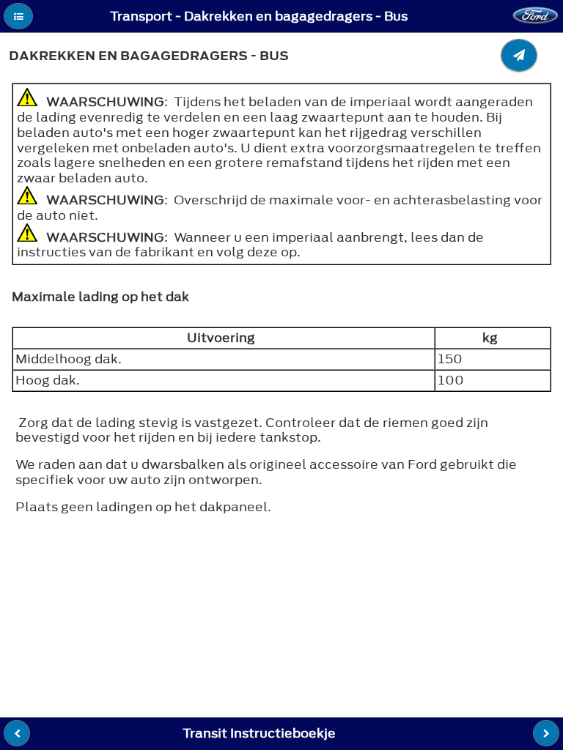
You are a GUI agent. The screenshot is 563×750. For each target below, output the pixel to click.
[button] (18, 16)
